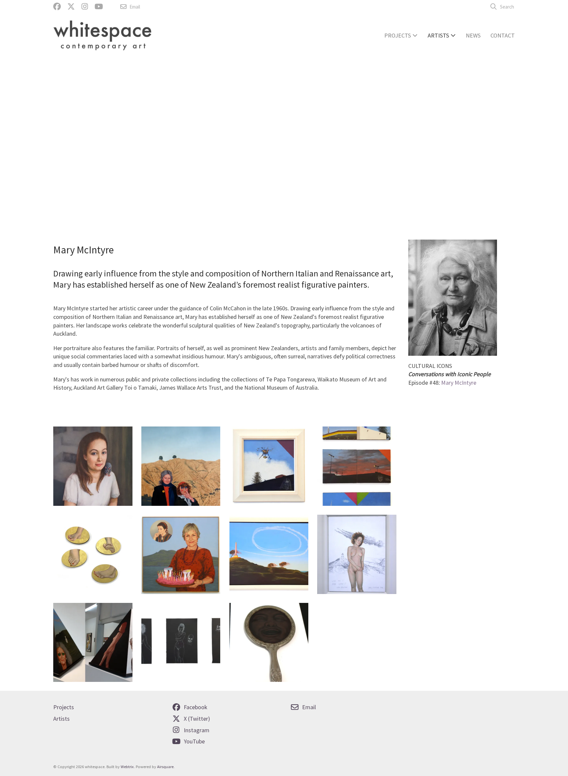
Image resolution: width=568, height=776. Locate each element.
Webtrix (127, 766)
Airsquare (165, 766)
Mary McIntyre (458, 382)
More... (68, 172)
